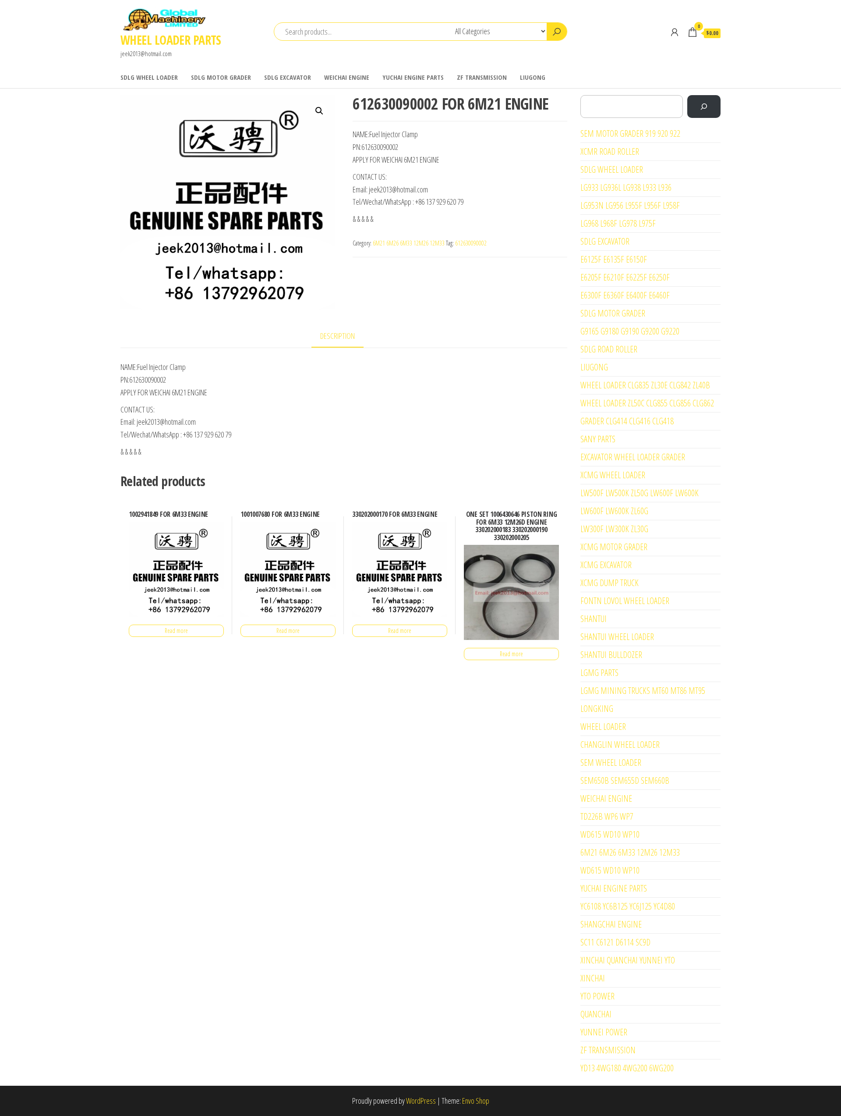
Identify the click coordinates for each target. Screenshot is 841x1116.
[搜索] (704, 106)
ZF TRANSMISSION (482, 77)
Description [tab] (337, 336)
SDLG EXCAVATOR (287, 77)
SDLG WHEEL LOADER (149, 77)
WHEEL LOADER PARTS (170, 40)
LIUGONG (532, 77)
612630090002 (471, 243)
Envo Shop (475, 1100)
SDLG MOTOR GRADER (221, 77)
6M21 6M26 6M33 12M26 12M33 (409, 243)
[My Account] (674, 32)
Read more (176, 630)
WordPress (421, 1100)
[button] (319, 111)
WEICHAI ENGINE (346, 77)
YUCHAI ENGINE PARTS (413, 77)
